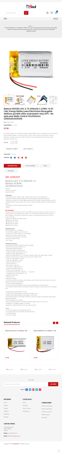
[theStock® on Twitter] (37, 389)
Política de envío (46, 414)
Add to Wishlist (28, 149)
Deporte (6, 408)
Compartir (6, 157)
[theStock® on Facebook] (27, 389)
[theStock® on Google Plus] (33, 389)
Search (24, 402)
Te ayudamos (30, 166)
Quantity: (6, 142)
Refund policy (26, 411)
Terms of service (27, 408)
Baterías (14, 154)
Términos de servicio (47, 411)
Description (12, 166)
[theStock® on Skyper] (30, 389)
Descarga (25, 405)
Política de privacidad (47, 409)
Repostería (6, 414)
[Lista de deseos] (52, 13)
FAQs (45, 166)
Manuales (6, 417)
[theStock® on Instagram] (40, 389)
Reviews (11, 171)
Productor (6, 411)
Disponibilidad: (8, 125)
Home (5, 402)
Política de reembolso (47, 406)
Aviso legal (44, 417)
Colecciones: (7, 154)
